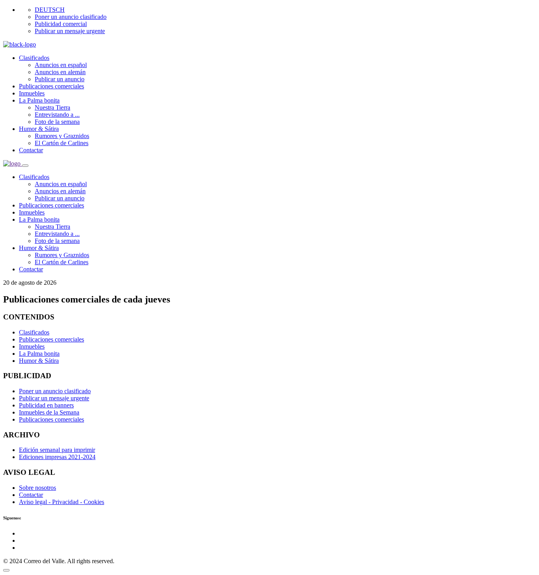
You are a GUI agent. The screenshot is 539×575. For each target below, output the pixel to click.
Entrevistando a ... (57, 114)
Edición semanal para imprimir (57, 449)
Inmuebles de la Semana (49, 412)
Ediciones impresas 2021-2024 (57, 457)
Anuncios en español (61, 65)
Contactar (31, 150)
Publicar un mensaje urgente (70, 31)
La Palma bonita (39, 100)
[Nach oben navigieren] (6, 570)
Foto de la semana (57, 121)
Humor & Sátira (39, 128)
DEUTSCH (50, 9)
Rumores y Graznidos (62, 136)
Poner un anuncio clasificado (71, 16)
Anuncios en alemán (60, 72)
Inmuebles (32, 93)
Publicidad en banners (46, 405)
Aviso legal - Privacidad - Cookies (61, 501)
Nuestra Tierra (52, 107)
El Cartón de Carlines (61, 143)
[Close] (25, 165)
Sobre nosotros (37, 487)
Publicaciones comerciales (51, 86)
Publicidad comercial (61, 24)
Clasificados (34, 57)
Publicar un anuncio (59, 79)
